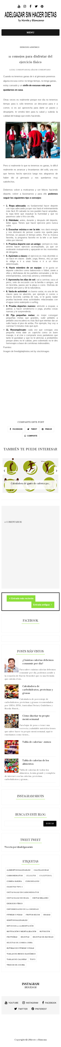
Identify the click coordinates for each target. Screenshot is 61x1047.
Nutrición (45, 931)
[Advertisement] (30, 389)
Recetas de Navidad (43, 937)
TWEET (33, 429)
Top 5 (32, 959)
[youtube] (18, 6)
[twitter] (36, 6)
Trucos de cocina (16, 965)
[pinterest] (42, 6)
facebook (50, 1003)
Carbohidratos (15, 875)
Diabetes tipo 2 (15, 887)
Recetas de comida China (20, 942)
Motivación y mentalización (21, 931)
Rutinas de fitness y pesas (20, 948)
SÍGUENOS (30, 987)
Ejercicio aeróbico (29, 47)
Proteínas (12, 937)
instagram (32, 1003)
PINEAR (48, 429)
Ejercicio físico (15, 903)
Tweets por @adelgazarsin (19, 847)
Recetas (25, 937)
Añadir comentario (40, 70)
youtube (13, 1003)
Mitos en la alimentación (20, 926)
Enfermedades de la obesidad (23, 909)
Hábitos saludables (17, 920)
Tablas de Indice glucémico (21, 954)
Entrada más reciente (22, 598)
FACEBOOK (17, 429)
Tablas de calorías (17, 959)
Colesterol (45, 875)
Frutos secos (33, 915)
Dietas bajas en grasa (18, 898)
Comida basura (14, 881)
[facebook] (30, 6)
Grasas (46, 915)
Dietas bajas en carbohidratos (23, 892)
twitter (23, 1009)
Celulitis (31, 875)
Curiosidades (32, 881)
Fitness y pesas (14, 915)
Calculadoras (41, 870)
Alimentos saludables (18, 870)
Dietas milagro (40, 898)
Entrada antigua (41, 605)
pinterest (41, 1009)
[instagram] (24, 6)
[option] (30, 477)
